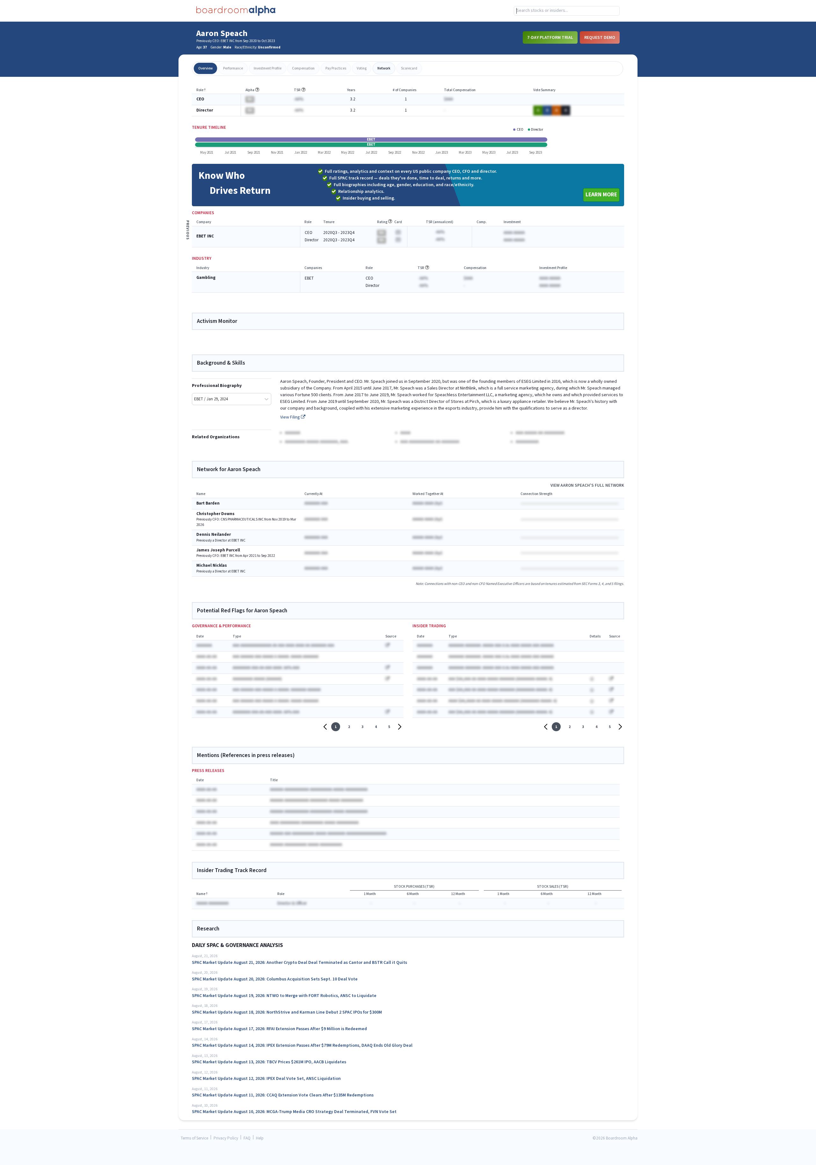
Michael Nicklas (211, 565)
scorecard (409, 68)
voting (362, 68)
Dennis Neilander (213, 534)
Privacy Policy (226, 1138)
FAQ (247, 1138)
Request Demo (599, 37)
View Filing (290, 417)
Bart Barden (208, 503)
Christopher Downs (215, 514)
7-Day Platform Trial (550, 37)
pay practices (335, 68)
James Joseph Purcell (218, 550)
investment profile (267, 68)
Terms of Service (194, 1138)
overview (205, 68)
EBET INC (205, 236)
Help (260, 1138)
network (383, 68)
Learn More (601, 194)
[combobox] (567, 11)
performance (233, 68)
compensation (303, 68)
